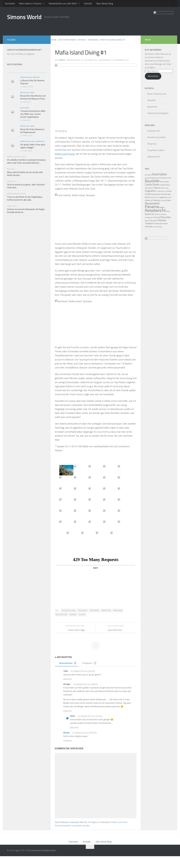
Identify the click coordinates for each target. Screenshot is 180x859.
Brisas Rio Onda (27, 92)
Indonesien (156, 194)
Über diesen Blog (104, 3)
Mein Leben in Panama (30, 3)
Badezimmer (166, 178)
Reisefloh (151, 100)
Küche (156, 197)
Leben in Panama (152, 200)
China (168, 184)
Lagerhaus (163, 197)
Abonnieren (153, 76)
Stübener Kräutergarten (157, 113)
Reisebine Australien (156, 137)
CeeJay (162, 184)
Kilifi (151, 197)
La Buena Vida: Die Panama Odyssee (32, 82)
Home (54, 39)
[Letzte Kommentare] (36, 70)
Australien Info (153, 130)
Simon (62, 60)
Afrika (81, 39)
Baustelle (152, 181)
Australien (159, 174)
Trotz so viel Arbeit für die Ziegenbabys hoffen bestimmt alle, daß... (24, 198)
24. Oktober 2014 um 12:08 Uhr (85, 684)
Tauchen (82, 614)
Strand (157, 217)
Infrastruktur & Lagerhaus (32, 141)
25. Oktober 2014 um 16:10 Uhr (90, 716)
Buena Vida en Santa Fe (30, 77)
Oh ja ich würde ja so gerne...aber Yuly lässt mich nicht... (26, 186)
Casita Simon (152, 184)
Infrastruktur (166, 194)
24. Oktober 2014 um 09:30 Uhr (84, 732)
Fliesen (162, 188)
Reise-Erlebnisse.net (156, 93)
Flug (166, 188)
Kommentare (67, 663)
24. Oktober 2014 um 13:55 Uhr (83, 670)
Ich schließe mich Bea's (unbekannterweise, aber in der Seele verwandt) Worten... (26, 161)
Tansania (93, 39)
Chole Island (82, 610)
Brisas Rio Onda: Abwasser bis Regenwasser (32, 131)
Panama (152, 206)
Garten (169, 191)
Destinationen (67, 39)
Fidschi (156, 187)
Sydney (147, 220)
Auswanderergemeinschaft (153, 178)
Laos (169, 197)
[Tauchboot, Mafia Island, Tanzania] (103, 536)
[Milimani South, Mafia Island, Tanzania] (66, 470)
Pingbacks (89, 663)
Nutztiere (24, 107)
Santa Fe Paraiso (160, 214)
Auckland (148, 174)
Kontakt (88, 3)
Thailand (149, 223)
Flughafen (150, 191)
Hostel (148, 194)
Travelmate (157, 223)
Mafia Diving (106, 610)
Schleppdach (149, 217)
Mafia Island (117, 610)
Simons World (24, 17)
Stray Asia (152, 143)
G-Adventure (161, 191)
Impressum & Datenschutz (43, 850)
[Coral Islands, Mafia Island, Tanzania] (96, 514)
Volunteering (157, 226)
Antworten (67, 678)
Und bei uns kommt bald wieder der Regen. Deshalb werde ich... (26, 211)
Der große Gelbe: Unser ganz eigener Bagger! (32, 146)
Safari (168, 211)
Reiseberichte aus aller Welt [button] (63, 3)
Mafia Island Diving (65, 154)
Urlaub (165, 223)
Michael (66, 732)
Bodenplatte (164, 181)
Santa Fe (149, 214)
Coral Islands (94, 610)
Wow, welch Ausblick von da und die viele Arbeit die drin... (25, 174)
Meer (169, 200)
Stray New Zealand (155, 150)
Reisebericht (155, 210)
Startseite (10, 3)
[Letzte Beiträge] (17, 70)
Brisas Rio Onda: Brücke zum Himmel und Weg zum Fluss (33, 97)
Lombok (164, 200)
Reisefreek (152, 106)
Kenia (147, 197)
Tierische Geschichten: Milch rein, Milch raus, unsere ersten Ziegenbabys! (32, 114)
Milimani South (61, 614)
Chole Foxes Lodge (68, 610)
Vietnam (149, 226)
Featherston (149, 188)
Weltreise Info (153, 156)
